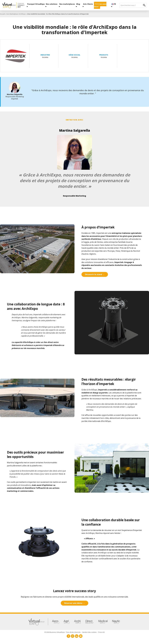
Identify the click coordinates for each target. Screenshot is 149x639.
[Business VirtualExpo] (13, 5)
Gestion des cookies (89, 632)
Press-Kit (101, 632)
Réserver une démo (73, 603)
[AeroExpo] (56, 621)
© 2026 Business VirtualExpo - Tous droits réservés (62, 632)
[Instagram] (72, 636)
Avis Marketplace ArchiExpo (16, 14)
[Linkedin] (76, 636)
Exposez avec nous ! (100, 5)
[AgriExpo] (66, 621)
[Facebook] (68, 636)
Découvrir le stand (93, 274)
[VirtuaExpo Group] (38, 621)
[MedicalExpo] (103, 621)
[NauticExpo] (116, 621)
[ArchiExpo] (77, 621)
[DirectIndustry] (89, 621)
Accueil (2, 14)
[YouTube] (80, 636)
